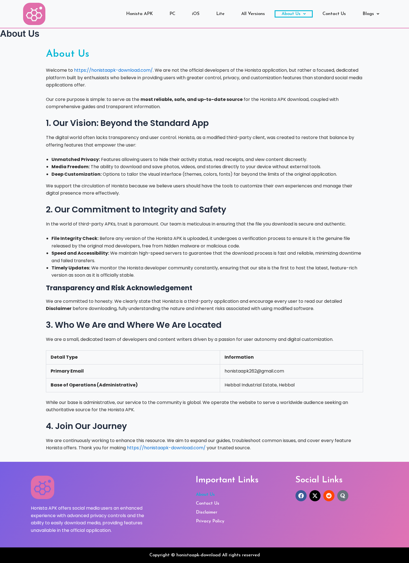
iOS (195, 14)
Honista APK (139, 14)
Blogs (368, 14)
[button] (294, 14)
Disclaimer (206, 512)
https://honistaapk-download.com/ (113, 70)
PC (172, 14)
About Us (291, 14)
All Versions (253, 14)
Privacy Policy (210, 521)
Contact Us (334, 14)
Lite (220, 14)
